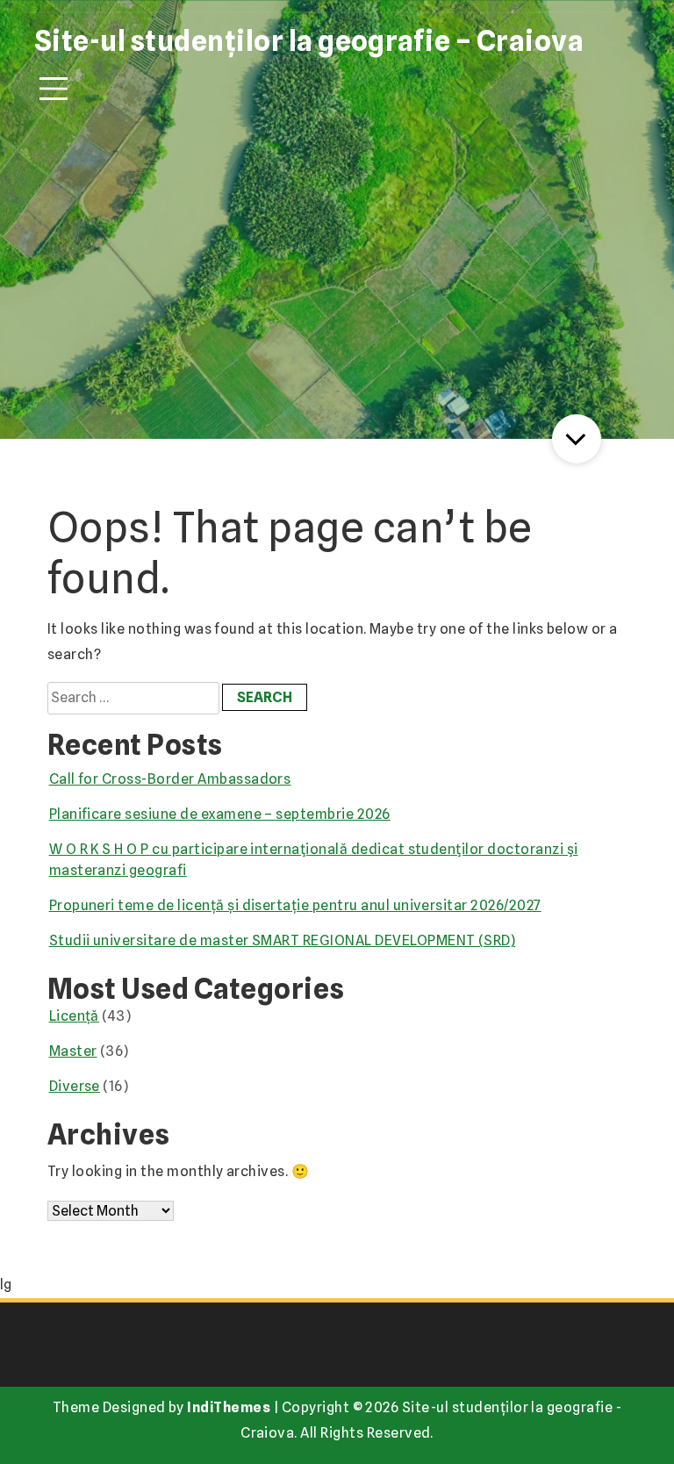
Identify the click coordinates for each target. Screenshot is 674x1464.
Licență (74, 1016)
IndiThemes (228, 1407)
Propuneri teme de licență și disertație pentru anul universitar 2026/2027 (295, 905)
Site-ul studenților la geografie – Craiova (309, 41)
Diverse (74, 1086)
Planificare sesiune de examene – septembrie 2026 (220, 814)
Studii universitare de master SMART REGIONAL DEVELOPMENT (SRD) (282, 940)
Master (73, 1051)
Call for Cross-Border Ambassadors (170, 779)
